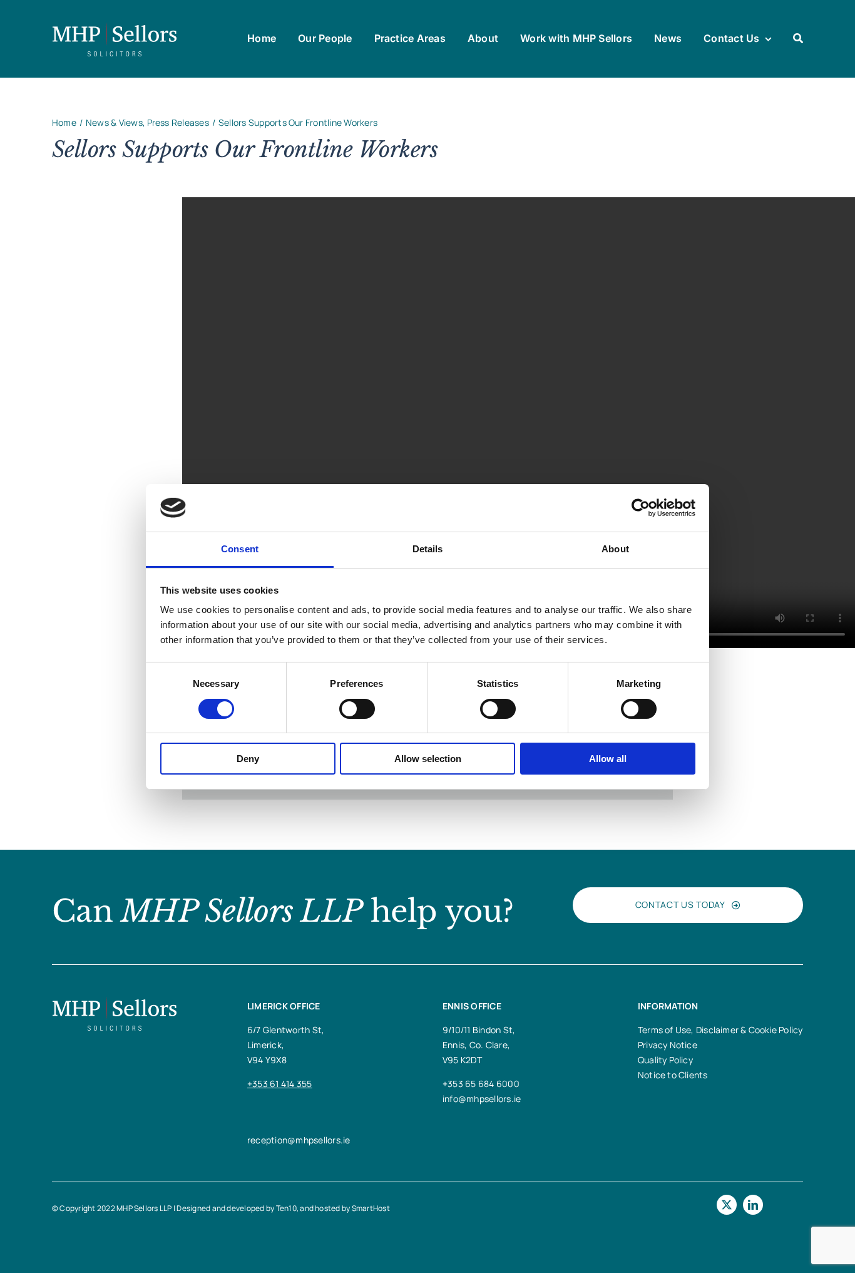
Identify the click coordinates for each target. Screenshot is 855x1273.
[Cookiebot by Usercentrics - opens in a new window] (640, 507)
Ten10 (286, 1208)
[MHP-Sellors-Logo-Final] (114, 27)
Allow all (608, 758)
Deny (248, 758)
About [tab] (615, 549)
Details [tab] (427, 549)
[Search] (798, 39)
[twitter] (727, 1205)
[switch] (357, 709)
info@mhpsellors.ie (482, 1099)
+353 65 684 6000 (481, 1084)
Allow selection (427, 758)
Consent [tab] (240, 549)
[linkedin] (753, 1205)
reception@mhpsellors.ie (299, 1140)
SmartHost (371, 1208)
